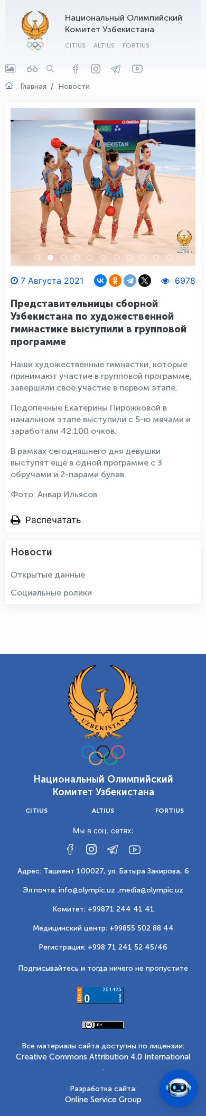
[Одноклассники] (115, 280)
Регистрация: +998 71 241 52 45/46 (103, 947)
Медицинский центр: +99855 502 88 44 (103, 928)
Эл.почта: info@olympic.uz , (71, 890)
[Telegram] (130, 280)
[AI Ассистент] (179, 1089)
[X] (144, 280)
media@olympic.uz (151, 890)
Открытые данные (48, 575)
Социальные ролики (51, 593)
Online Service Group (103, 1099)
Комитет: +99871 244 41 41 (103, 909)
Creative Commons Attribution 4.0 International (103, 1057)
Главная (33, 86)
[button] (37, 257)
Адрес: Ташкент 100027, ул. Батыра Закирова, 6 (103, 871)
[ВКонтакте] (100, 280)
